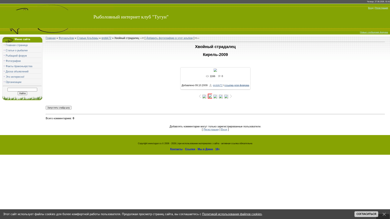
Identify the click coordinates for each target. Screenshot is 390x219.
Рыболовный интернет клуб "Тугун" (131, 16)
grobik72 (106, 38)
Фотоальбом (66, 38)
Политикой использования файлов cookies (232, 214)
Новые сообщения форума (374, 32)
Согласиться (366, 214)
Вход (370, 8)
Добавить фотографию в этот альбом (169, 38)
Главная (51, 38)
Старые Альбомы (87, 38)
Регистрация (381, 8)
